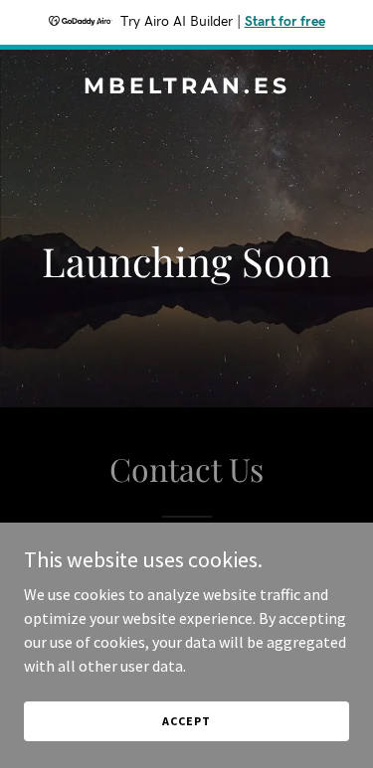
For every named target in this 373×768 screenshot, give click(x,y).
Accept (186, 720)
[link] (186, 87)
